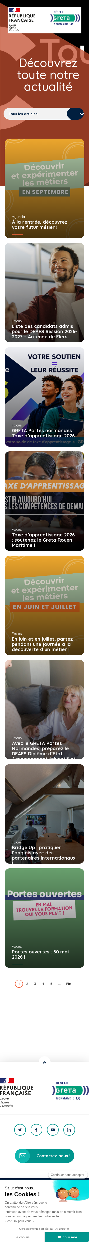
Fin (68, 983)
